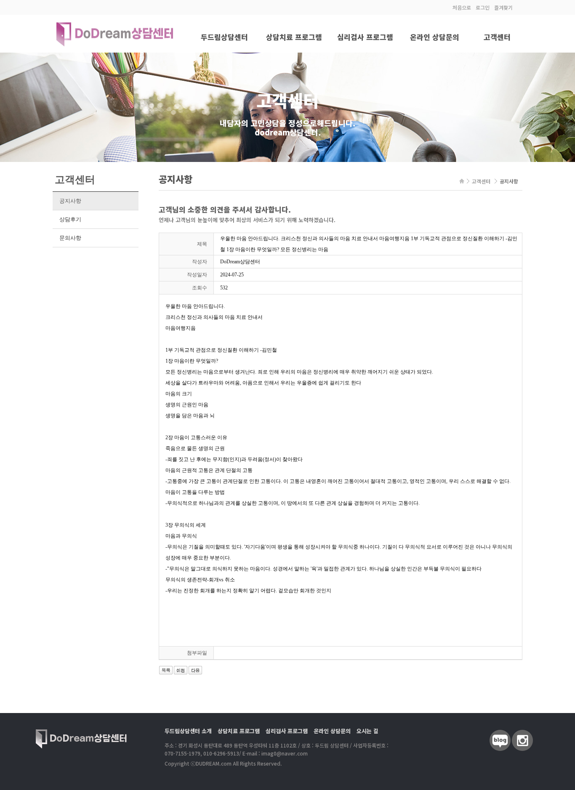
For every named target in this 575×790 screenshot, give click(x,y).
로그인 (483, 7)
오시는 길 (367, 731)
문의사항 (70, 238)
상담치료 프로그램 (294, 37)
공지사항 (70, 201)
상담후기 (70, 219)
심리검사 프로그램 (365, 37)
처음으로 (462, 7)
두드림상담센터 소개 (188, 731)
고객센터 (497, 37)
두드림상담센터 (224, 37)
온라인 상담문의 (434, 37)
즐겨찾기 (503, 7)
